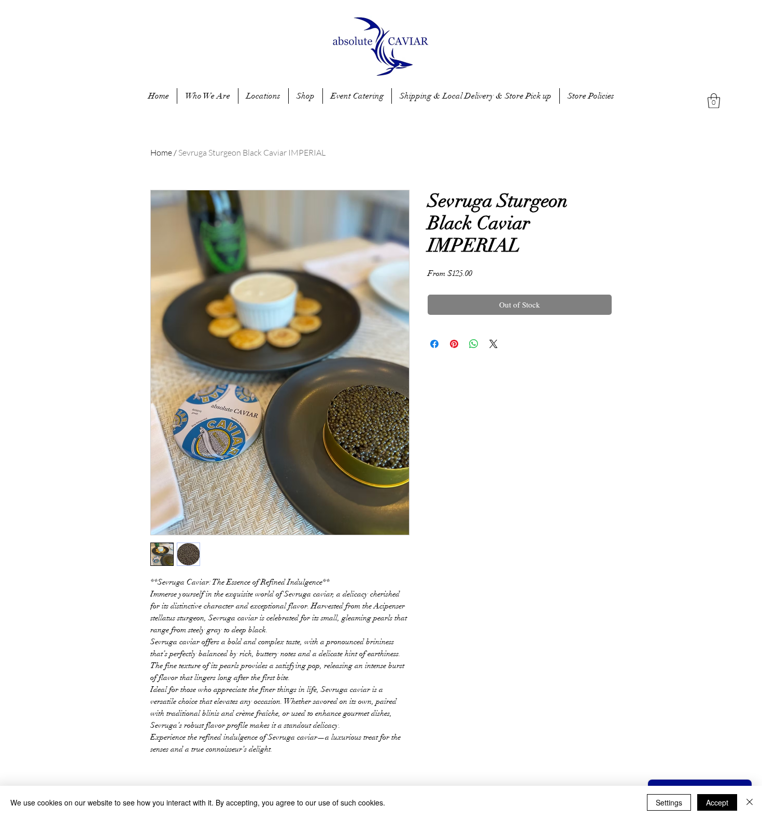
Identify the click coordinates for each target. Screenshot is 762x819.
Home (161, 152)
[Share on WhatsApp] (474, 344)
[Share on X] (493, 344)
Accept (717, 802)
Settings (669, 802)
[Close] (749, 802)
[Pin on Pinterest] (454, 344)
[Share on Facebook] (434, 344)
